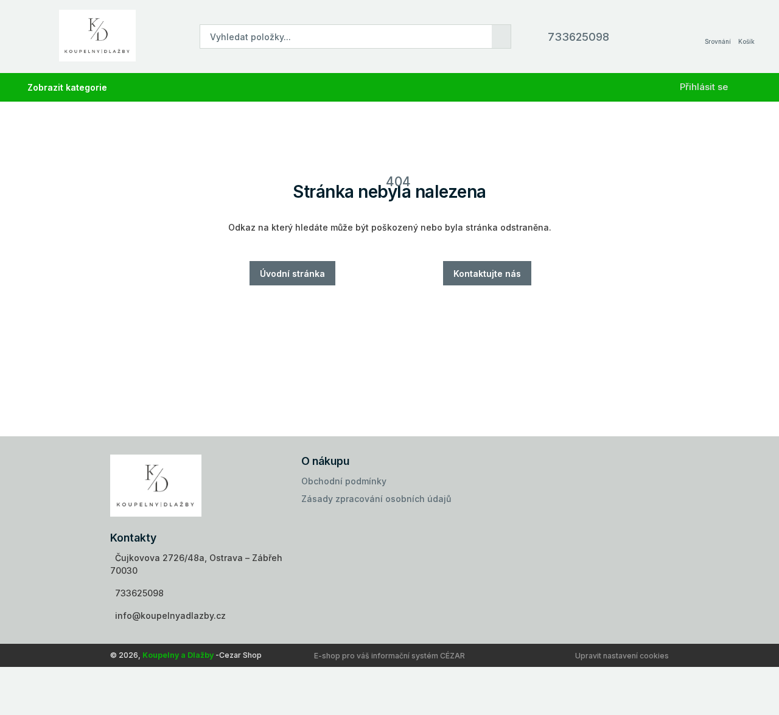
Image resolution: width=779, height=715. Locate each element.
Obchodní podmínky (343, 481)
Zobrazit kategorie (67, 87)
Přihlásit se (704, 86)
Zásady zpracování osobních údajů (376, 499)
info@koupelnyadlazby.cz (170, 615)
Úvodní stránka (292, 273)
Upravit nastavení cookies (622, 655)
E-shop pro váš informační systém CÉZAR (389, 655)
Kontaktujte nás (487, 273)
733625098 (578, 36)
